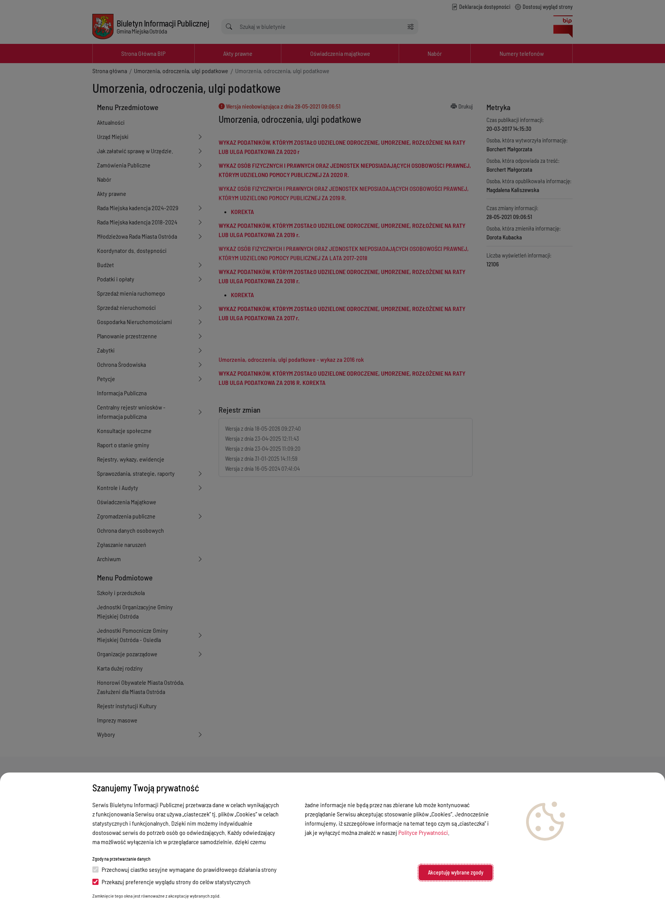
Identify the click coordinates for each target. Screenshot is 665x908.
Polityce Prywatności (423, 832)
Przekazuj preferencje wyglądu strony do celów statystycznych (176, 881)
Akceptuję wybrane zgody (455, 872)
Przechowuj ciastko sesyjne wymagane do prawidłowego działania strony (189, 869)
